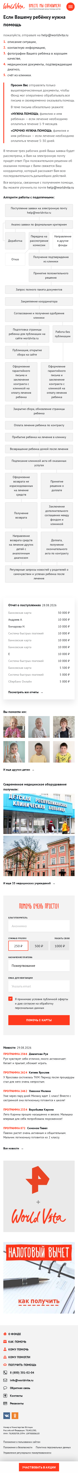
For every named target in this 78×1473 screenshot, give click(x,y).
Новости (17, 1047)
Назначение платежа (20, 957)
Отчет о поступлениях (32, 605)
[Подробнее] (39, 1061)
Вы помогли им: (15, 712)
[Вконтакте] (6, 1415)
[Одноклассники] (15, 1415)
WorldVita (14, 6)
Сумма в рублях (17, 938)
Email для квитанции (20, 978)
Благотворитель (17, 917)
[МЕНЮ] (70, 7)
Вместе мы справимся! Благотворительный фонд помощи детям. (47, 6)
